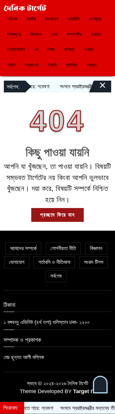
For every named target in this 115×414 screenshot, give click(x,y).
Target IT (84, 391)
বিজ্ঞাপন (96, 248)
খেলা (54, 34)
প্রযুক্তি (71, 64)
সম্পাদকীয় (74, 34)
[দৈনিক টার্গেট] (25, 7)
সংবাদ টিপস (93, 262)
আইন (11, 64)
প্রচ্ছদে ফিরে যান (57, 215)
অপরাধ (88, 49)
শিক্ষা (51, 49)
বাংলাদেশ (51, 18)
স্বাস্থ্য (91, 64)
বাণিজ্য (69, 49)
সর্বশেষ (12, 18)
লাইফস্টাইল (16, 49)
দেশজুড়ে (95, 18)
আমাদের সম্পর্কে (23, 248)
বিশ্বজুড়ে (14, 34)
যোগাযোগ (16, 262)
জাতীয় (31, 18)
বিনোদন (36, 34)
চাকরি (52, 64)
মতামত (96, 34)
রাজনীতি (74, 18)
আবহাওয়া (32, 64)
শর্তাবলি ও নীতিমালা (54, 262)
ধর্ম (36, 49)
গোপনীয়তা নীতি (63, 248)
